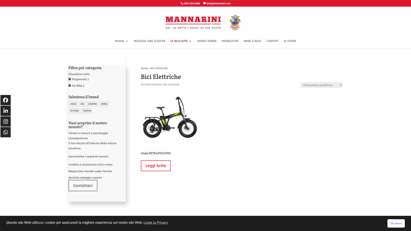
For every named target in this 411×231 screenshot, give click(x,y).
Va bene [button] (396, 223)
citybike (92, 103)
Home (144, 68)
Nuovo (119, 42)
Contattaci (83, 186)
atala (73, 103)
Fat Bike (77, 86)
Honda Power (206, 42)
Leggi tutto (156, 166)
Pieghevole (79, 79)
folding (87, 110)
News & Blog (252, 42)
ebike (104, 103)
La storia (290, 42)
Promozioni (230, 42)
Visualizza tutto (79, 74)
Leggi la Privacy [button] (156, 222)
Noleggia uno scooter (149, 42)
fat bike (74, 110)
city (82, 103)
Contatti (272, 42)
